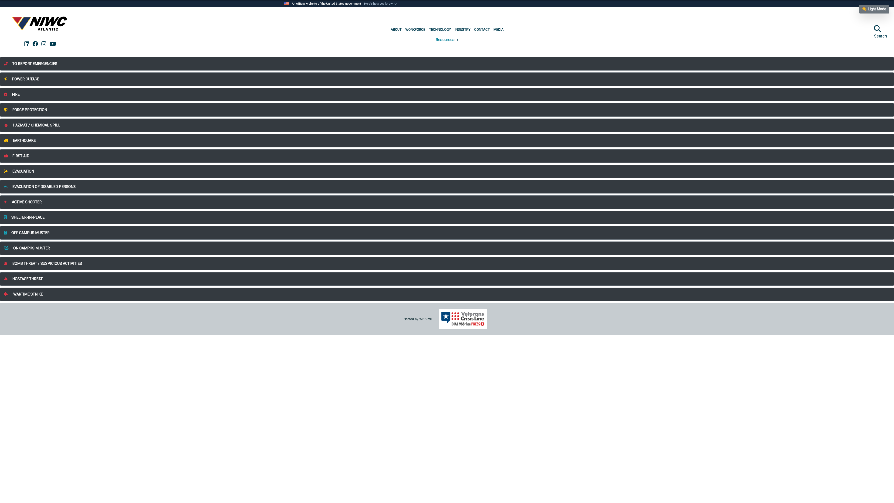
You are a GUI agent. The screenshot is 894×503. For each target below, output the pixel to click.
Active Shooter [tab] (26, 202)
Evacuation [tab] (22, 171)
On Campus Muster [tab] (31, 248)
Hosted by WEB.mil (417, 319)
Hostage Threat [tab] (27, 279)
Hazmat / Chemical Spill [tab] (36, 125)
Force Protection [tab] (29, 110)
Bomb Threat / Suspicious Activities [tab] (46, 263)
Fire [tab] (15, 94)
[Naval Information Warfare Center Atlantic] (40, 25)
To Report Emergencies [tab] (34, 63)
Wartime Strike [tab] (27, 294)
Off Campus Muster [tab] (30, 233)
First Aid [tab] (20, 156)
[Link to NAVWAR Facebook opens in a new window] (35, 44)
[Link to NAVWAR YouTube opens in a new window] (53, 44)
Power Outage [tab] (25, 79)
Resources (445, 39)
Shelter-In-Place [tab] (27, 217)
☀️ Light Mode (874, 9)
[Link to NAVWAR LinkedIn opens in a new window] (26, 44)
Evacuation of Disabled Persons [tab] (43, 186)
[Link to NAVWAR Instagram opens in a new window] (43, 44)
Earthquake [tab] (24, 140)
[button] (381, 3)
